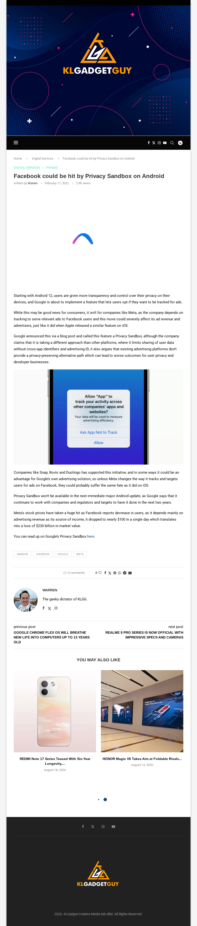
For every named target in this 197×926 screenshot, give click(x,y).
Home (18, 158)
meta (80, 554)
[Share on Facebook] (105, 573)
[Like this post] (100, 573)
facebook (42, 554)
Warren (32, 183)
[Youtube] (164, 143)
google (63, 554)
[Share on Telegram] (124, 573)
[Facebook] (149, 143)
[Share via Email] (130, 573)
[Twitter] (153, 143)
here (90, 536)
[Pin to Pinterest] (114, 573)
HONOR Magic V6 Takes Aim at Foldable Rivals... (142, 759)
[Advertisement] (98, 121)
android (22, 554)
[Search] (172, 143)
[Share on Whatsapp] (119, 573)
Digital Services (42, 158)
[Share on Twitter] (109, 573)
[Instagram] (159, 143)
